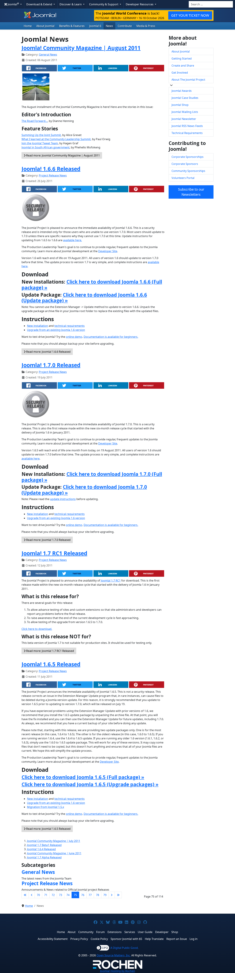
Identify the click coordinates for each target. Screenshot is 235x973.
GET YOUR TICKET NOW (190, 15)
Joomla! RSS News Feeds (187, 126)
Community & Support (104, 4)
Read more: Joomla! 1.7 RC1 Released (49, 651)
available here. (72, 240)
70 (38, 895)
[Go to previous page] (32, 895)
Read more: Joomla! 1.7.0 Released (48, 540)
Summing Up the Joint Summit (41, 135)
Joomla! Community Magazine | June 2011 (54, 853)
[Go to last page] (118, 895)
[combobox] (211, 4)
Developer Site (107, 251)
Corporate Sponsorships (188, 157)
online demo (74, 337)
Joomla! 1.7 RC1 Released (54, 553)
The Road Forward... (34, 121)
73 (60, 895)
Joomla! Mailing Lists (185, 112)
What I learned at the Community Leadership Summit (56, 139)
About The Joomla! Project (188, 79)
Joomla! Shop (180, 105)
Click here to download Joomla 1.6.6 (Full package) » (92, 284)
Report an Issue (176, 939)
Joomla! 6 (95, 26)
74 (68, 895)
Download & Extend (39, 4)
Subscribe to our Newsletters (191, 192)
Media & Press (145, 26)
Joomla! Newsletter (184, 119)
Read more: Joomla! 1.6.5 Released (48, 829)
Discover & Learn (71, 4)
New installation (37, 326)
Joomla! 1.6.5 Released (51, 664)
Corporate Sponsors (185, 164)
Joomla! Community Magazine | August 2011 (81, 47)
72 (53, 895)
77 (90, 895)
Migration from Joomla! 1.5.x (45, 807)
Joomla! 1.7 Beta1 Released (44, 845)
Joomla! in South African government (46, 147)
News (109, 26)
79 (104, 895)
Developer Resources (140, 4)
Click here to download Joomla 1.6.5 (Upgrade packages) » (90, 784)
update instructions (63, 499)
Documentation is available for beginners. (111, 337)
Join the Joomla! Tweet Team (40, 143)
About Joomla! (45, 26)
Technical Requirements (187, 133)
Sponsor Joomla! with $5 (126, 939)
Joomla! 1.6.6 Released (51, 168)
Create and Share (183, 65)
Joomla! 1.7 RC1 (111, 580)
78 (97, 895)
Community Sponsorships (188, 171)
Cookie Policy (99, 939)
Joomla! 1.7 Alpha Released (44, 857)
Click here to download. (37, 629)
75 (75, 895)
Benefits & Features (72, 26)
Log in (193, 939)
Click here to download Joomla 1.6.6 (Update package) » (84, 297)
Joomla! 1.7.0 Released (51, 365)
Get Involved (180, 72)
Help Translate (154, 939)
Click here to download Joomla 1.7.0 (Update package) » (84, 490)
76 (82, 895)
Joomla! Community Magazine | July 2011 (53, 841)
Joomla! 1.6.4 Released (41, 849)
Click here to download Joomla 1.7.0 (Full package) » (92, 477)
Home (28, 26)
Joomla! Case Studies (185, 98)
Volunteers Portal (183, 178)
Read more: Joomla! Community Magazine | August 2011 (62, 155)
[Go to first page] (25, 895)
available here (31, 458)
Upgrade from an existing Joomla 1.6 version (56, 330)
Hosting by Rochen (117, 971)
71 (45, 895)
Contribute (125, 26)
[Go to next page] (112, 895)
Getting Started (182, 58)
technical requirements (69, 326)
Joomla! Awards (182, 91)
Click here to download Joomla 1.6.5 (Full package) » (83, 777)
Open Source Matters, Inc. (114, 955)
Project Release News (53, 175)
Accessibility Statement (53, 939)
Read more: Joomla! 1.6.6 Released (48, 352)
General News (48, 54)
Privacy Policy (79, 939)
